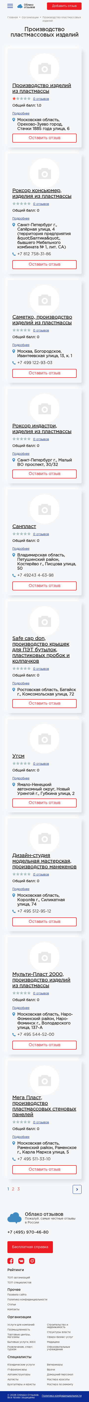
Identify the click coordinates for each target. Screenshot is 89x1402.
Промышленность (18, 1330)
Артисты (13, 1380)
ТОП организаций (18, 1278)
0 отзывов (41, 99)
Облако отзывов (29, 6)
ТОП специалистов (19, 1283)
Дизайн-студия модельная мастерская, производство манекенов (44, 861)
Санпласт (24, 526)
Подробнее (20, 113)
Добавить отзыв (64, 6)
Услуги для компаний (20, 1325)
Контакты (13, 1310)
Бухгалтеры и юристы (21, 1385)
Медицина (53, 1342)
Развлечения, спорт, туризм (20, 1348)
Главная (12, 18)
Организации (30, 18)
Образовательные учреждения (58, 1348)
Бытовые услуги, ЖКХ (21, 1342)
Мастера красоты (58, 1380)
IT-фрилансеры (17, 1370)
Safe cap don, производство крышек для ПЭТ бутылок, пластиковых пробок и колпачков (41, 649)
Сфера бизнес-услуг (60, 1337)
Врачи (51, 1370)
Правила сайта (16, 1295)
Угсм (18, 756)
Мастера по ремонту (60, 1385)
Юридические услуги (21, 1365)
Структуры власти (58, 1332)
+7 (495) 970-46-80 (28, 1232)
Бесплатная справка (30, 1247)
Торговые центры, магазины (18, 1336)
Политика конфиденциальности (27, 1300)
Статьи (11, 1305)
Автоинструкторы (18, 1375)
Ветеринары (55, 1365)
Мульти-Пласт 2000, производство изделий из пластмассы (41, 980)
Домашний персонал (60, 1375)
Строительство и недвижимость (57, 1326)
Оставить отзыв (44, 138)
